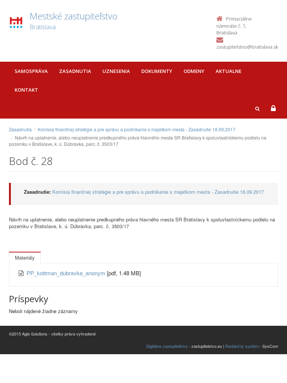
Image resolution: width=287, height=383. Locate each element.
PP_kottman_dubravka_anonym (67, 273)
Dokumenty (156, 71)
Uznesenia (116, 71)
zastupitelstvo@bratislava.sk (247, 46)
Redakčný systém (242, 346)
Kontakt (26, 89)
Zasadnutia (75, 71)
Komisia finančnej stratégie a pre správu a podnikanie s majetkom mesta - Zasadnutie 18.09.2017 (136, 129)
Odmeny (193, 71)
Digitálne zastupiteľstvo (167, 346)
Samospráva (31, 71)
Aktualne (228, 71)
